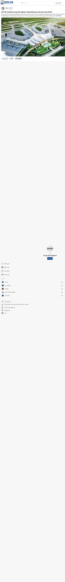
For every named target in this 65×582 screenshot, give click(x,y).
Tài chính (7, 295)
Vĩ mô (6, 282)
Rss (5, 313)
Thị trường (8, 285)
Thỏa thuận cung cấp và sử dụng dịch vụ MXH (16, 304)
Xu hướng (6, 271)
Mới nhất (6, 267)
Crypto (6, 289)
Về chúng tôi (7, 301)
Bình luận (6, 274)
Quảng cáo (7, 310)
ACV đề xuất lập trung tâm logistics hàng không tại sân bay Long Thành (26, 12)
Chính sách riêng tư (9, 307)
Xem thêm (58, 15)
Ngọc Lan (8, 8)
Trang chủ (7, 263)
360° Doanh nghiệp (10, 292)
